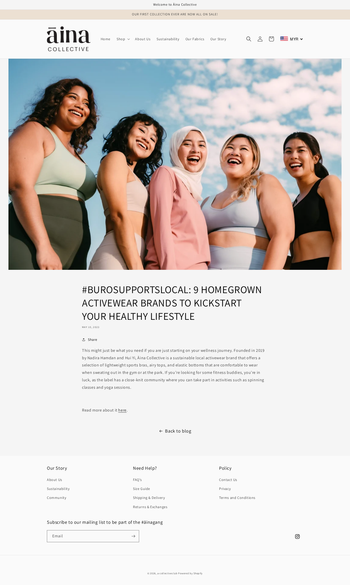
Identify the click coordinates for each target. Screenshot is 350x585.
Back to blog (178, 431)
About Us (54, 479)
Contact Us (228, 479)
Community (56, 497)
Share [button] (92, 339)
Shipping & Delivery (149, 497)
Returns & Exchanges (150, 507)
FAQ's (137, 479)
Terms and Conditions (237, 497)
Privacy (225, 488)
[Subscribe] (133, 536)
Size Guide (141, 488)
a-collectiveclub (167, 573)
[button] (123, 39)
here (122, 410)
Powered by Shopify (190, 573)
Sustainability (58, 488)
